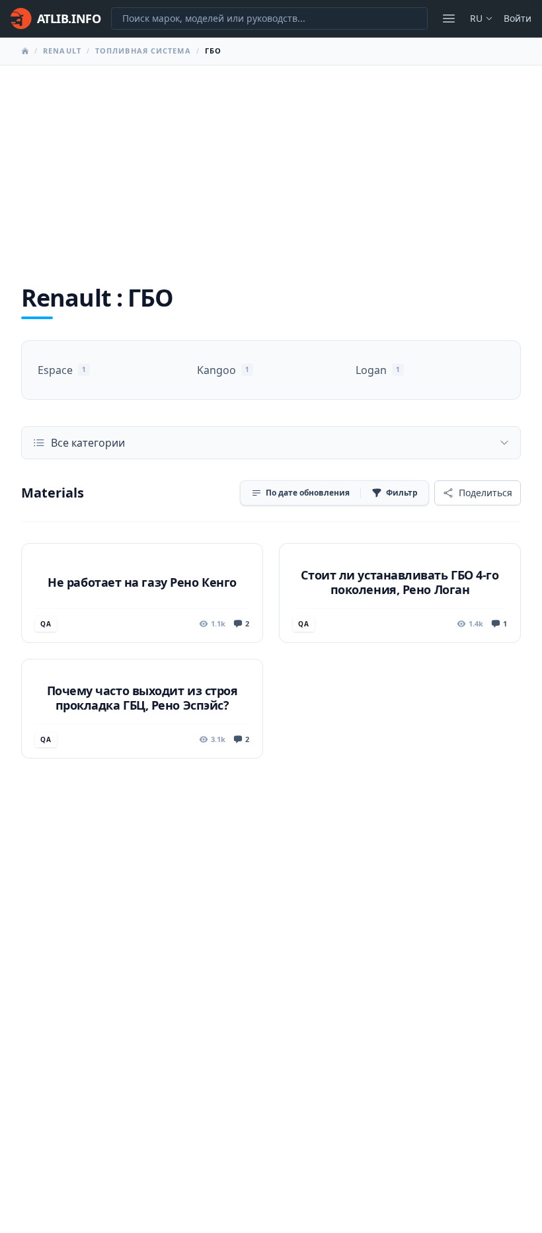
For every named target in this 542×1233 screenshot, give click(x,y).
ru (476, 18)
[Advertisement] (271, 164)
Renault (62, 51)
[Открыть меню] (448, 18)
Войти (517, 18)
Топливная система (143, 51)
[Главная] (25, 51)
